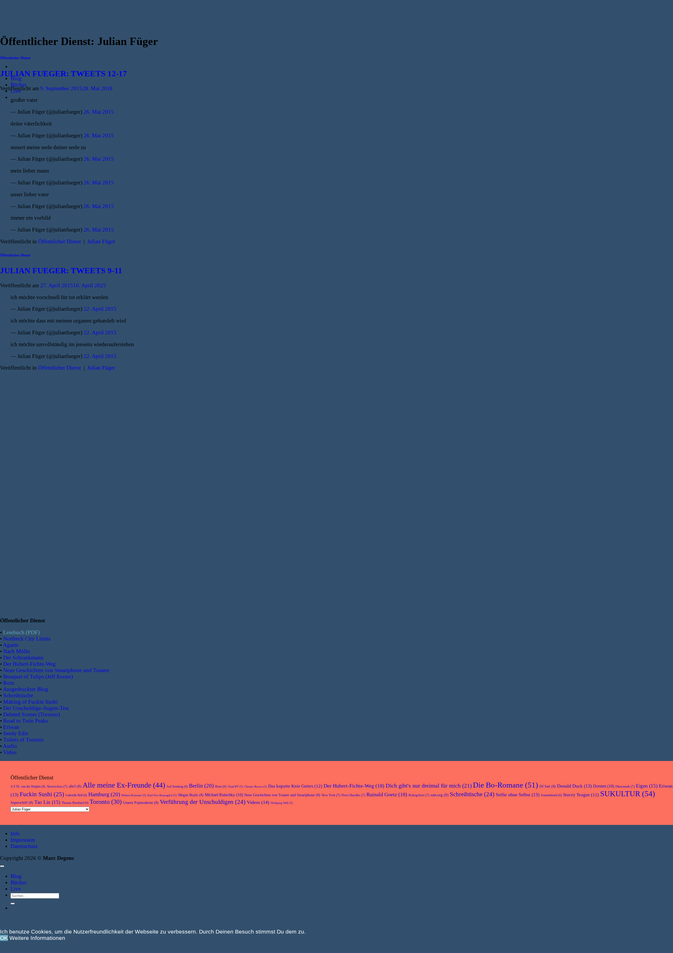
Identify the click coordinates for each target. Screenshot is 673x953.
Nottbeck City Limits (26, 639)
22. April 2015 (100, 309)
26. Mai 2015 (99, 112)
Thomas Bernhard (75, 803)
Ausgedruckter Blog (25, 689)
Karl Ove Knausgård (162, 795)
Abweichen (57, 786)
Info (15, 833)
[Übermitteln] (13, 903)
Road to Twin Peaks (25, 721)
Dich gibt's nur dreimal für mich (429, 786)
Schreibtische (18, 695)
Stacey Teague (581, 794)
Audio (10, 746)
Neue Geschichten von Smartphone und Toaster (56, 670)
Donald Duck (574, 786)
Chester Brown (255, 786)
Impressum (23, 840)
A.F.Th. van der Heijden (28, 786)
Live (16, 889)
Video (10, 752)
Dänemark (625, 786)
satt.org (439, 795)
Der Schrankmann (23, 657)
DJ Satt (547, 786)
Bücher (19, 85)
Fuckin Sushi (42, 794)
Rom (8, 683)
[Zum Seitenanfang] (2, 866)
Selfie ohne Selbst (517, 794)
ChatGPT (235, 786)
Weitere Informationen (37, 938)
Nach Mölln (16, 651)
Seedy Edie (15, 733)
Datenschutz (24, 846)
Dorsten (603, 786)
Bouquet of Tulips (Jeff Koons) (38, 676)
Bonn (220, 786)
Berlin (201, 786)
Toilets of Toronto (23, 740)
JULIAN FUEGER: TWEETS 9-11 (61, 270)
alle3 (75, 786)
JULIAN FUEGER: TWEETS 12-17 (63, 73)
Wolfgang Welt (282, 802)
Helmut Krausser (133, 795)
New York (331, 795)
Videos (258, 802)
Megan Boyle (190, 795)
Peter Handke (353, 795)
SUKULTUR (627, 793)
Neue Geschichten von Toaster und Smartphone (282, 795)
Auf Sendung (177, 786)
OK (4, 938)
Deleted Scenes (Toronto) (31, 714)
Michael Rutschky (224, 795)
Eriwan (11, 727)
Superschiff (22, 803)
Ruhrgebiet (419, 795)
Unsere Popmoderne (141, 803)
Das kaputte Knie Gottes (295, 786)
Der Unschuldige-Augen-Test (36, 708)
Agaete (10, 645)
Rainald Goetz (386, 794)
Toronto (106, 801)
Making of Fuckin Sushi (30, 702)
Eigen (646, 786)
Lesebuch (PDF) (21, 632)
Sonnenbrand (551, 795)
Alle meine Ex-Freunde (124, 785)
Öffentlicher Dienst (15, 58)
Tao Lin (47, 802)
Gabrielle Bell (76, 795)
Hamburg (104, 794)
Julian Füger (101, 241)
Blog (16, 876)
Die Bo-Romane (505, 785)
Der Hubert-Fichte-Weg (29, 664)
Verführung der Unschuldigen (203, 802)
